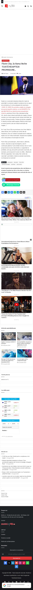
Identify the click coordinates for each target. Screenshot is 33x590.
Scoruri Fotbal (4, 496)
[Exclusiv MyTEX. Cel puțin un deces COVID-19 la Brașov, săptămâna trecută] (24, 336)
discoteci (16, 162)
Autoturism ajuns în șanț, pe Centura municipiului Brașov (18, 1)
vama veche (19, 164)
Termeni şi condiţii (5, 538)
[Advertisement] (16, 30)
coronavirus (10, 162)
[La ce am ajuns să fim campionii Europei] (24, 353)
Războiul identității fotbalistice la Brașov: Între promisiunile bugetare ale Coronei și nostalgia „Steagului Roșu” (16, 462)
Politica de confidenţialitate (8, 541)
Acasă (4, 57)
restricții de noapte (6, 164)
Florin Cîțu (21, 162)
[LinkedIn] (9, 192)
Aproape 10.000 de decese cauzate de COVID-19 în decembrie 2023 (8, 360)
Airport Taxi (4, 495)
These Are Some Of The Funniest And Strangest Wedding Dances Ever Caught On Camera (15, 315)
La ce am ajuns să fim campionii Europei (22, 359)
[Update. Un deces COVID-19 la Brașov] (8, 336)
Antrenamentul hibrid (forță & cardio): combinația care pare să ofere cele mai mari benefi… (15, 267)
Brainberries (16, 245)
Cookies (3, 534)
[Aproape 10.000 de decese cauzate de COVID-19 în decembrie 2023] (8, 353)
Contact (3, 520)
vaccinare (13, 164)
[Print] (24, 192)
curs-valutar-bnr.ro (9, 436)
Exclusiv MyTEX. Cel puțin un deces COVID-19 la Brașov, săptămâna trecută (24, 343)
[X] (5, 192)
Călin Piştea (5, 73)
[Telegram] (18, 192)
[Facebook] (2, 192)
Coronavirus (10, 57)
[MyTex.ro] (10, 6)
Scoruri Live (4, 493)
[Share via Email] (21, 192)
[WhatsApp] (15, 192)
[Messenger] (12, 192)
